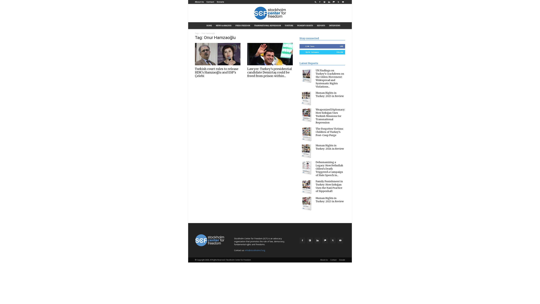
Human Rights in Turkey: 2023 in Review (330, 200)
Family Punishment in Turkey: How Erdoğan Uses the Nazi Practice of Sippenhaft (329, 186)
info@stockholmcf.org (255, 250)
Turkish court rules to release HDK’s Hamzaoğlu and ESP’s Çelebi (216, 72)
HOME (209, 25)
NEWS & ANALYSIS (223, 25)
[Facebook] (320, 2)
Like (341, 46)
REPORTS (321, 25)
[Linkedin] (329, 2)
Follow (340, 52)
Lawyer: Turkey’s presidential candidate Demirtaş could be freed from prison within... (269, 72)
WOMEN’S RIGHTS (305, 25)
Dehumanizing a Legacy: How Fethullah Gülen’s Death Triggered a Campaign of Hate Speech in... (329, 169)
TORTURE (289, 25)
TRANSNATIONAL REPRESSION (267, 25)
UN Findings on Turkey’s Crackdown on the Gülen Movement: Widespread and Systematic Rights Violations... (330, 78)
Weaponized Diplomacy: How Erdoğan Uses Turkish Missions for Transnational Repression (330, 116)
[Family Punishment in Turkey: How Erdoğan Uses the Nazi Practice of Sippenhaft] (307, 187)
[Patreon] (334, 2)
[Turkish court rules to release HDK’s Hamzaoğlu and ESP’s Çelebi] (217, 54)
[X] (338, 2)
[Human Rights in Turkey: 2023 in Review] (307, 204)
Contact (210, 2)
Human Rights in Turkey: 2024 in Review (330, 147)
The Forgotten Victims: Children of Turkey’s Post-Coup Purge (330, 132)
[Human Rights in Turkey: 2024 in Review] (307, 151)
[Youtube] (343, 2)
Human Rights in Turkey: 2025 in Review (330, 94)
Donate (220, 2)
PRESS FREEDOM (242, 25)
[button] (315, 2)
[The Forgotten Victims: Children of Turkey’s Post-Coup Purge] (307, 134)
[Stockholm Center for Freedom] (270, 13)
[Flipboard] (324, 2)
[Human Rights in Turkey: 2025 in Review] (307, 98)
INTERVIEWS (334, 25)
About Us (199, 2)
